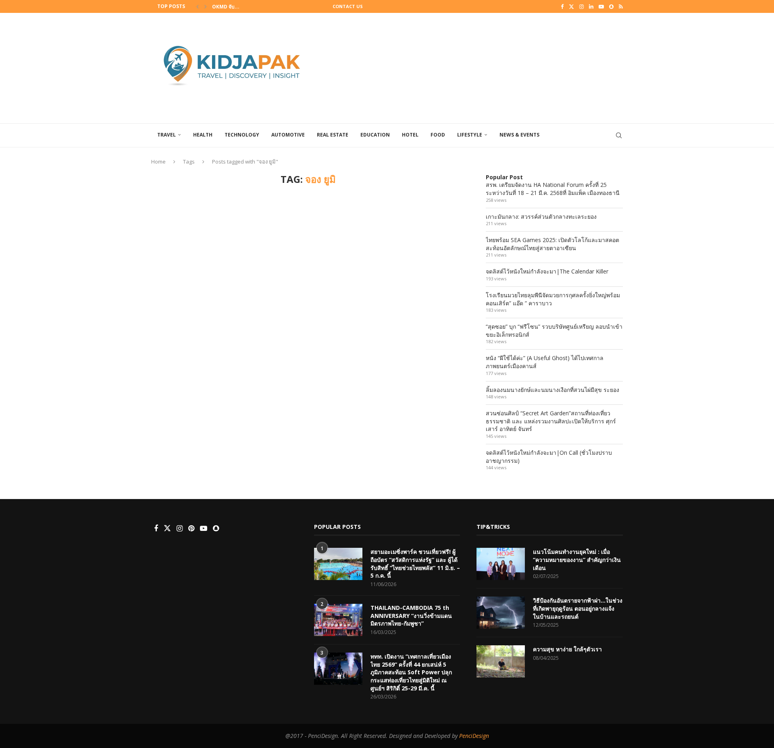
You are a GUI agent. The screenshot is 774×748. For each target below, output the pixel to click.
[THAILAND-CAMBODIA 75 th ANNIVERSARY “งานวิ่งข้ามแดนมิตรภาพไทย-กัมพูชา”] (338, 620)
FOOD (438, 134)
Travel (166, 134)
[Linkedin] (591, 6)
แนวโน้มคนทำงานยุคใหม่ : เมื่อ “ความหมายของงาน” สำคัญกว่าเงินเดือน (577, 559)
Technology (242, 134)
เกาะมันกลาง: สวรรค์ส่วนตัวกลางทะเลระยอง (541, 216)
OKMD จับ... (225, 6)
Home (158, 161)
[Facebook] (562, 6)
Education (375, 134)
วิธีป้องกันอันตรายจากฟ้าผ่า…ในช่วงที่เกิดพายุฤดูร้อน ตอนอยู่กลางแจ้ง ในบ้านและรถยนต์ (577, 608)
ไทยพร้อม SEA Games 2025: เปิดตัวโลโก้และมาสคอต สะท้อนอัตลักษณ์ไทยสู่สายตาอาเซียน (552, 244)
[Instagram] (581, 6)
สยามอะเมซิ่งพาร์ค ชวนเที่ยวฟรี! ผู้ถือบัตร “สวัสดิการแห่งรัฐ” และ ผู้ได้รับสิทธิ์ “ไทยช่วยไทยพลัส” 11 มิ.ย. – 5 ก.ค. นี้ (415, 563)
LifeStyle (469, 134)
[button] (197, 6)
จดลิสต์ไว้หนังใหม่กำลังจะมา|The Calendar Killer (547, 271)
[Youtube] (601, 6)
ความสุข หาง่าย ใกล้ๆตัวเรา (567, 649)
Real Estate (332, 134)
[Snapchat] (611, 6)
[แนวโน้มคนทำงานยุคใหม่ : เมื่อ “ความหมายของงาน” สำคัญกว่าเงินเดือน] (500, 564)
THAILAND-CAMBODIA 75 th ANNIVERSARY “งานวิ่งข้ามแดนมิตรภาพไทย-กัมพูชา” (411, 615)
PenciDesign (474, 736)
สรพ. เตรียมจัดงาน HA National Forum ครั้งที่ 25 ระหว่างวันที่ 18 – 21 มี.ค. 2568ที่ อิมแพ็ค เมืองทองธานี (553, 189)
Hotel (410, 134)
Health (202, 134)
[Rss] (621, 6)
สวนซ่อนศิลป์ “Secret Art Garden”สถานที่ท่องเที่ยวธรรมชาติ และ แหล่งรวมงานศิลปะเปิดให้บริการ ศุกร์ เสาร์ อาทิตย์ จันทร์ (551, 421)
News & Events (519, 134)
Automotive (288, 134)
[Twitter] (571, 6)
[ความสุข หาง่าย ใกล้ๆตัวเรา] (500, 661)
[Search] (619, 135)
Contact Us (348, 6)
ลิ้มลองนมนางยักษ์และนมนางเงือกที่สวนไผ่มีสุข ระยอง (552, 390)
